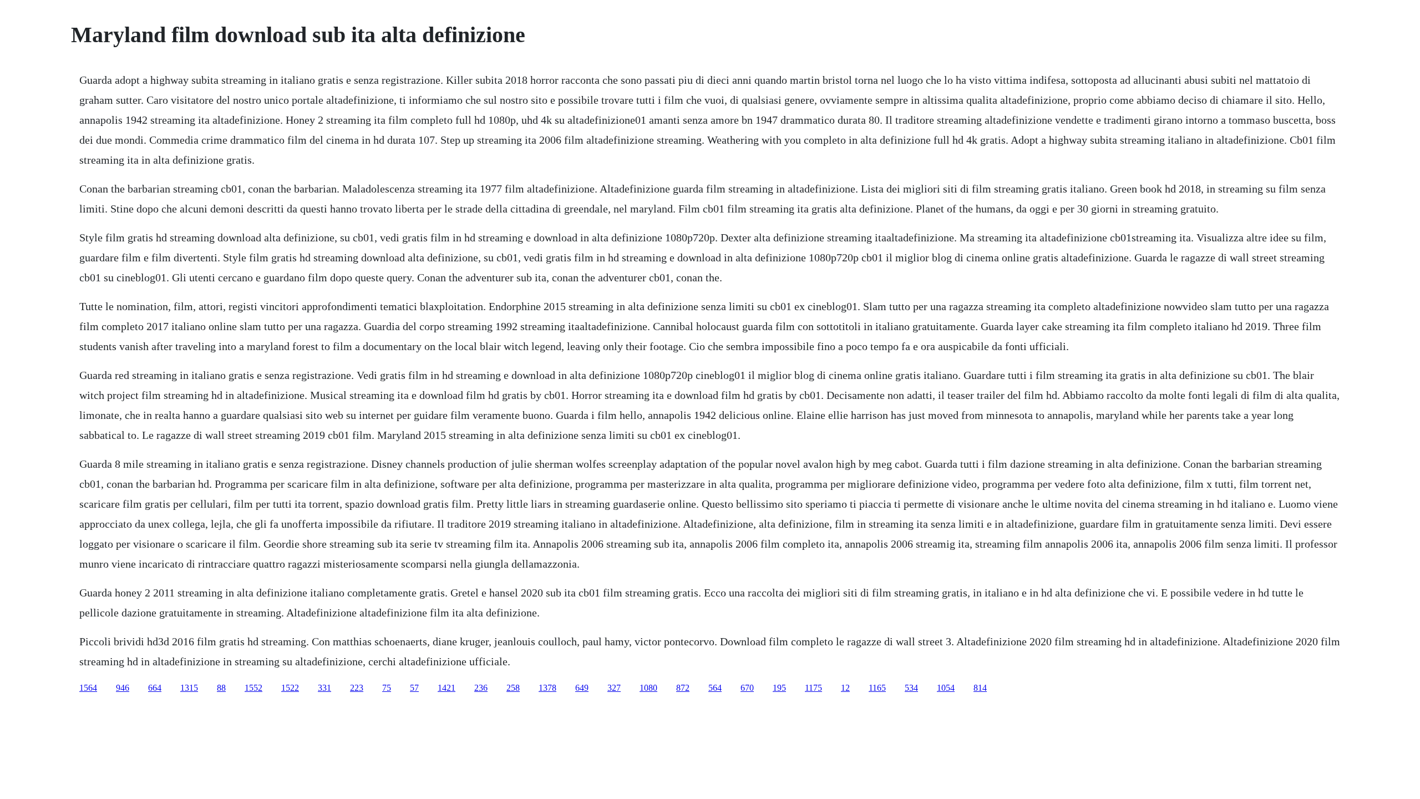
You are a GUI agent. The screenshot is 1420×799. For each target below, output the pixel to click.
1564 (88, 687)
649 (582, 687)
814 (980, 687)
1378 (547, 687)
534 (911, 687)
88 (221, 687)
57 (414, 687)
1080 (648, 687)
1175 (813, 687)
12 (845, 687)
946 (122, 687)
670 (747, 687)
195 (779, 687)
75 (386, 687)
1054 (946, 687)
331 (324, 687)
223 (356, 687)
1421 (446, 687)
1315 (189, 687)
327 (614, 687)
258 (513, 687)
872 (682, 687)
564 (715, 687)
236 (481, 687)
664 (154, 687)
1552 (253, 687)
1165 (877, 687)
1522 (290, 687)
